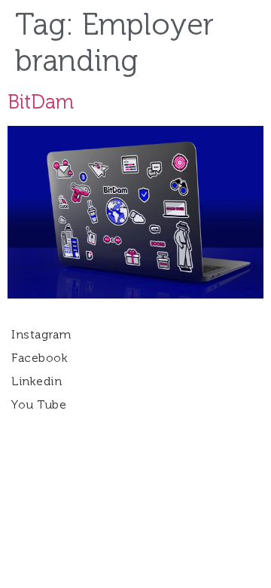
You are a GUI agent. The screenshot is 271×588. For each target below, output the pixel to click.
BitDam (41, 102)
